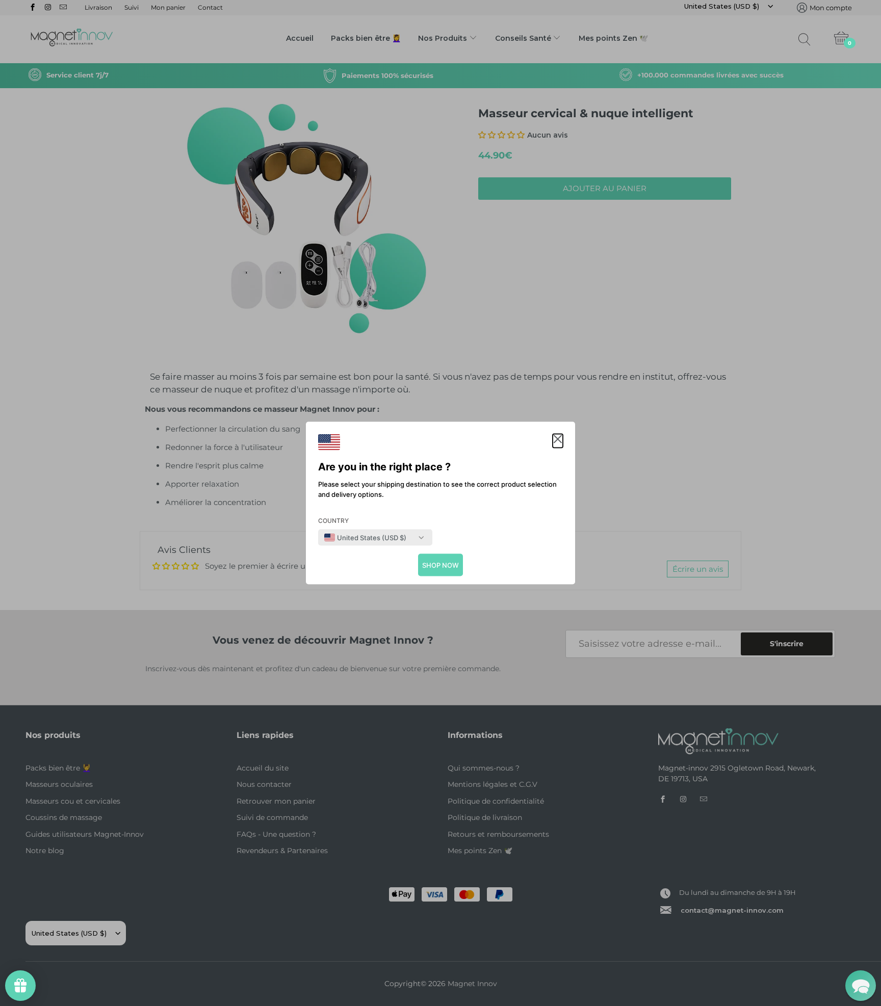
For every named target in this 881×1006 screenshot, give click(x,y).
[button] (558, 441)
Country (333, 520)
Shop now (440, 565)
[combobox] (365, 538)
